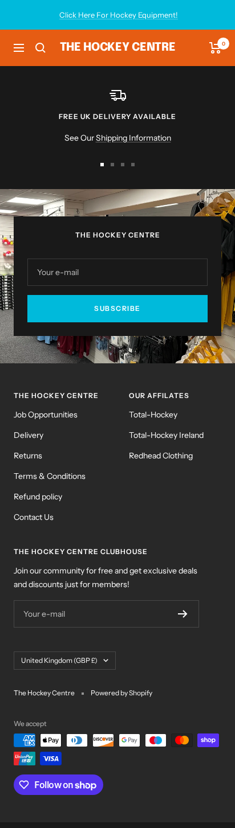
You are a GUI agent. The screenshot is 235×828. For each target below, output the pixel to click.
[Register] (183, 614)
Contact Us (34, 517)
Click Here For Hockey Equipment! (118, 14)
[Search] (40, 48)
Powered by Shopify (121, 692)
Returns (28, 455)
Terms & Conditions (50, 476)
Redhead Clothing (161, 455)
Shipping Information (133, 138)
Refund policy (38, 496)
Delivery (28, 435)
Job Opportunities (46, 414)
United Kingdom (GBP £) (59, 660)
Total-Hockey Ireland (166, 435)
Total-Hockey (153, 414)
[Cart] (215, 48)
